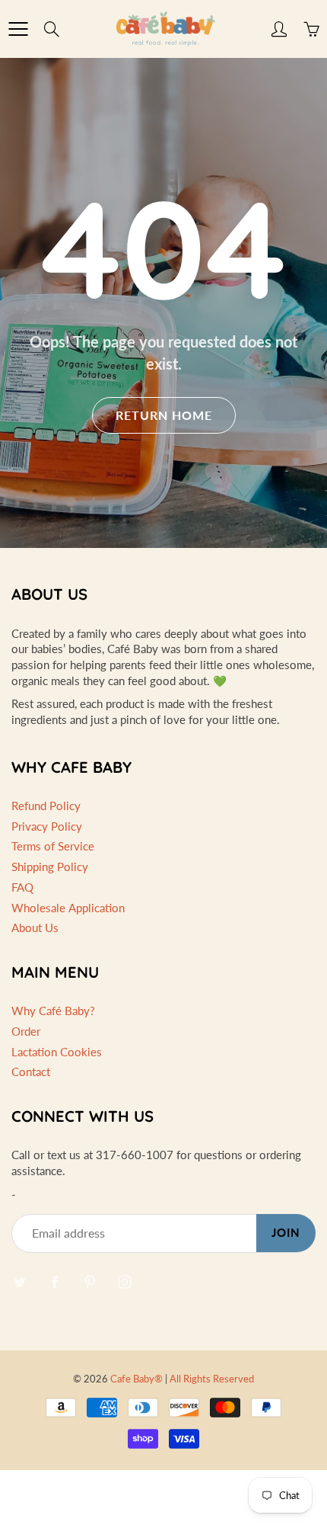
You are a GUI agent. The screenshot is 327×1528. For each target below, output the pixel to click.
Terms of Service (52, 846)
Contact (30, 1071)
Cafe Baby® (136, 1379)
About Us (35, 927)
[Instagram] (124, 1281)
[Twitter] (19, 1281)
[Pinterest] (89, 1281)
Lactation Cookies (56, 1052)
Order (25, 1031)
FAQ (22, 887)
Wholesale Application (68, 908)
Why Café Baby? (53, 1010)
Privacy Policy (46, 826)
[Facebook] (54, 1281)
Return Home (164, 415)
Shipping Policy (49, 866)
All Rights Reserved (212, 1379)
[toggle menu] (18, 29)
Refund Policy (46, 805)
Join (285, 1232)
